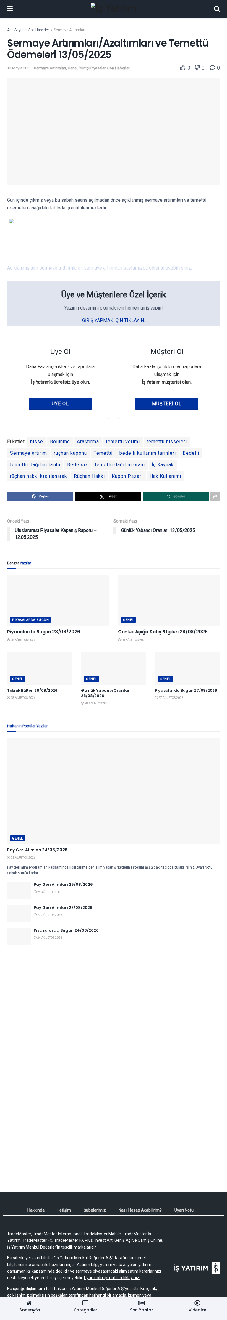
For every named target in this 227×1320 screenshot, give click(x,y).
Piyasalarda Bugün (30, 620)
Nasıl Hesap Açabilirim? (140, 1210)
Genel (72, 68)
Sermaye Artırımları (69, 30)
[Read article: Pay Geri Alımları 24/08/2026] (113, 791)
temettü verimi (123, 441)
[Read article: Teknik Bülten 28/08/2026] (39, 668)
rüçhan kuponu (70, 453)
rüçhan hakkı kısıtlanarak (38, 476)
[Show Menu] (10, 9)
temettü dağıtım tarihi (35, 464)
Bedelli (191, 453)
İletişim (64, 1210)
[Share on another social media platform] (215, 496)
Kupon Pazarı (127, 476)
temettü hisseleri (167, 441)
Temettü (103, 453)
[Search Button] (217, 9)
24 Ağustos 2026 (22, 857)
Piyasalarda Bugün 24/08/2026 (66, 930)
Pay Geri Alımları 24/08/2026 (37, 850)
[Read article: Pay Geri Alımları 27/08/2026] (19, 913)
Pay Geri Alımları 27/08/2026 (63, 907)
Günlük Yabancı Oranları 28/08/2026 (106, 693)
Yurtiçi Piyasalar (92, 68)
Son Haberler (38, 30)
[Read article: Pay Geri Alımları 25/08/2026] (19, 890)
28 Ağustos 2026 (22, 640)
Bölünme (60, 441)
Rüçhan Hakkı (89, 476)
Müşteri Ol (166, 403)
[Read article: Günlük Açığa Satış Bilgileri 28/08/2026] (169, 600)
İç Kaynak (163, 464)
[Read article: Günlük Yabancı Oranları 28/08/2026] (113, 668)
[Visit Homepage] (113, 9)
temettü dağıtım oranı (120, 464)
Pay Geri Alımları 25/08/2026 (63, 884)
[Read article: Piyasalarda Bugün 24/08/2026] (19, 936)
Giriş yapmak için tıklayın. (113, 320)
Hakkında (36, 1210)
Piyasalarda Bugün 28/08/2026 (43, 631)
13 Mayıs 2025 (19, 68)
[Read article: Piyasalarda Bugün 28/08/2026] (58, 600)
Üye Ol (60, 403)
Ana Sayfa (15, 30)
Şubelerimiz (95, 1210)
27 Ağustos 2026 (170, 697)
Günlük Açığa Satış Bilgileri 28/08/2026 (163, 631)
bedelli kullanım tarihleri (147, 453)
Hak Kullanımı (165, 476)
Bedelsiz (77, 464)
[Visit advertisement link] (113, 1006)
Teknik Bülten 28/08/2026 (32, 690)
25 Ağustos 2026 (49, 892)
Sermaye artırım (28, 453)
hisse (36, 441)
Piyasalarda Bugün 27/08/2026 (186, 690)
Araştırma (88, 441)
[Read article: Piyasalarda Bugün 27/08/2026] (187, 668)
